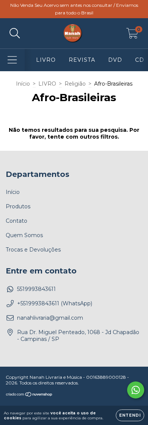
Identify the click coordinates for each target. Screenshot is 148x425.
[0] (132, 35)
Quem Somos (24, 235)
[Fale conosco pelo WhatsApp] (135, 389)
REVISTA (82, 59)
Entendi (130, 415)
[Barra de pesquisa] (15, 33)
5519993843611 (36, 289)
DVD (115, 59)
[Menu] (12, 60)
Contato (16, 220)
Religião (75, 83)
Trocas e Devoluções (33, 249)
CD (139, 59)
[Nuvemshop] (29, 395)
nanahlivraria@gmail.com (50, 317)
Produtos (18, 206)
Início (23, 83)
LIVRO (46, 59)
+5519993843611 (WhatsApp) (54, 303)
